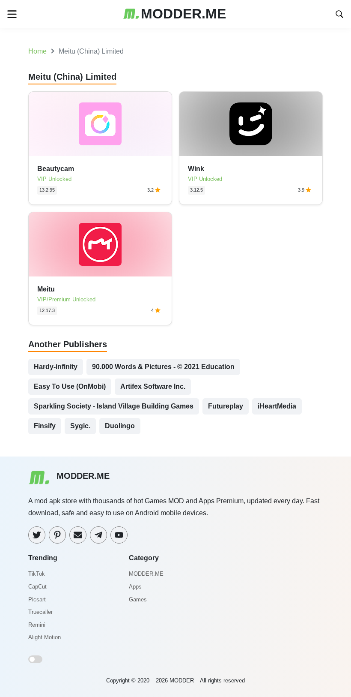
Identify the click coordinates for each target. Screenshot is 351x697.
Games (138, 599)
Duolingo (120, 426)
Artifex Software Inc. (152, 386)
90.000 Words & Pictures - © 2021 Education (163, 366)
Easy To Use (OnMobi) (70, 386)
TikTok (36, 574)
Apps (135, 586)
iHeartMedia (277, 406)
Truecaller (40, 612)
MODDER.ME (146, 574)
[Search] (339, 13)
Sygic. (80, 426)
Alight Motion (44, 637)
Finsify (45, 426)
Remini (36, 625)
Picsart (37, 599)
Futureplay (225, 406)
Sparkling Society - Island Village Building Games (113, 406)
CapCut (37, 586)
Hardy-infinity (55, 366)
